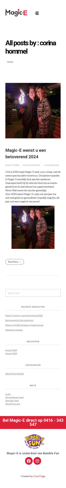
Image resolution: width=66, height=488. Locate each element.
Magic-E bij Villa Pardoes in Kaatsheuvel (24, 325)
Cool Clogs (39, 476)
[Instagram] (37, 461)
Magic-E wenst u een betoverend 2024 (24, 315)
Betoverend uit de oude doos (19, 320)
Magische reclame (14, 330)
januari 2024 (11, 350)
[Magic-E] (16, 12)
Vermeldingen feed (14, 397)
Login (8, 394)
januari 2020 (11, 353)
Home (10, 61)
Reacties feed (12, 400)
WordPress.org (12, 403)
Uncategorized (52, 165)
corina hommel (33, 165)
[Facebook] (29, 461)
